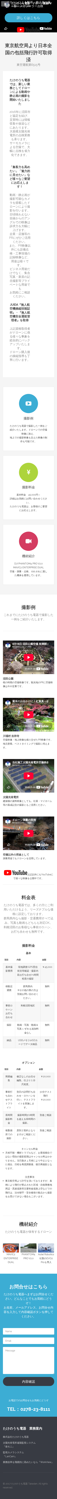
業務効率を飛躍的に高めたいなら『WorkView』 (28, 1462)
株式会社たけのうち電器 (16, 1436)
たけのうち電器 (19, 1483)
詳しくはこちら (28, 18)
